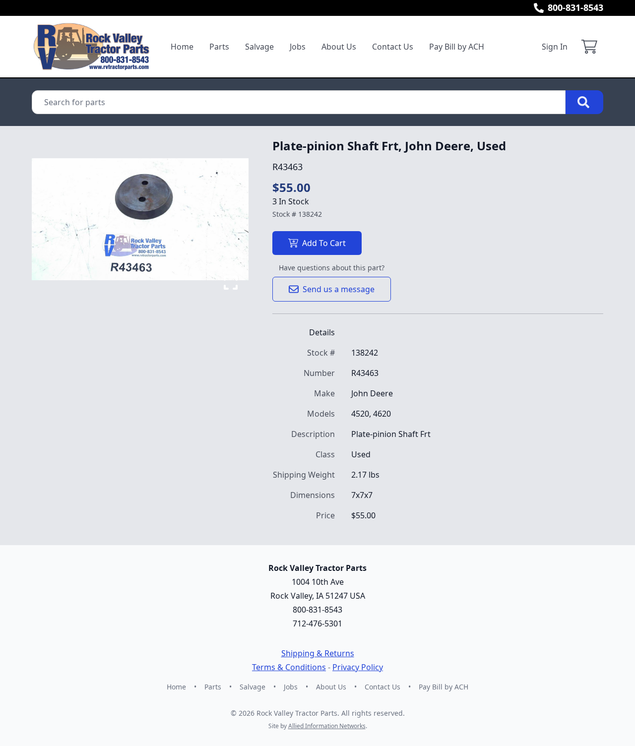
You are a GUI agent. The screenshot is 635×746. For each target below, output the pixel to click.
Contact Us (392, 46)
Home (182, 46)
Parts (219, 46)
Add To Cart (324, 243)
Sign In (555, 46)
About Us (338, 46)
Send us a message (339, 289)
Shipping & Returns (317, 653)
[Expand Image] (231, 283)
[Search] (584, 102)
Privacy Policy (357, 667)
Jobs (298, 46)
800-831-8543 (575, 7)
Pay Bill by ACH (456, 46)
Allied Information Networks (327, 726)
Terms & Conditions (289, 667)
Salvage (259, 46)
